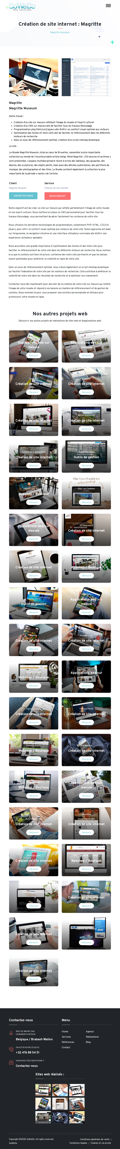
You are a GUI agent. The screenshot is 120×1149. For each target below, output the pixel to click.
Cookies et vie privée (101, 1143)
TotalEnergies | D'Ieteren (34, 892)
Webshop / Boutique (33, 494)
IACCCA (86, 337)
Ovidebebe (34, 562)
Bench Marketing (86, 415)
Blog (88, 1042)
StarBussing (86, 745)
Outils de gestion (86, 457)
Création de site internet (34, 384)
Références (68, 1042)
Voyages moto (86, 635)
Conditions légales (78, 1143)
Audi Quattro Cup (33, 819)
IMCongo (33, 337)
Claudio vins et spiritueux (86, 855)
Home (65, 1031)
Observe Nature (33, 745)
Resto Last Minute (34, 488)
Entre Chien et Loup (86, 667)
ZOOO (34, 965)
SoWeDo (13, 1143)
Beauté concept (33, 672)
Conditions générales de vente (94, 1139)
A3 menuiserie (86, 525)
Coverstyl (33, 415)
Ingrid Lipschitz (33, 709)
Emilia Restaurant (86, 819)
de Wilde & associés (33, 929)
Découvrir (33, 355)
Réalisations (92, 1037)
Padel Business (86, 452)
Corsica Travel (33, 599)
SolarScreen (86, 562)
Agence (90, 1031)
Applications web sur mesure (33, 345)
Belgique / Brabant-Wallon (34, 1039)
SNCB (33, 521)
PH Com (86, 777)
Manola (33, 635)
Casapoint (33, 378)
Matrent (86, 892)
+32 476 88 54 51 (27, 1053)
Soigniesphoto (34, 782)
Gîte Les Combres (86, 488)
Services (66, 1037)
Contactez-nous (23, 196)
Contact (66, 1047)
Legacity (86, 378)
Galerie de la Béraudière (33, 452)
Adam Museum (34, 855)
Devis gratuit (58, 196)
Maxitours (86, 594)
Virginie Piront (86, 709)
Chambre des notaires (86, 929)
